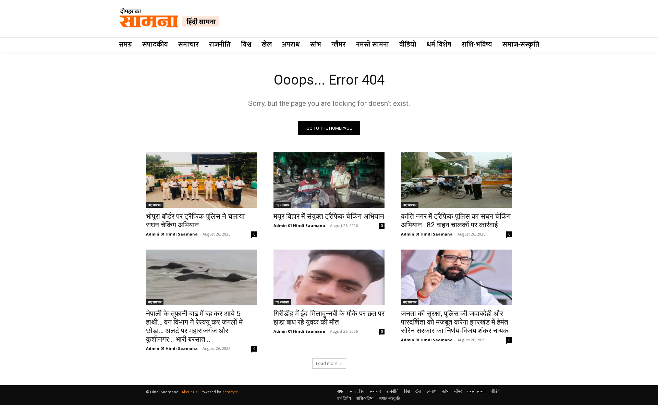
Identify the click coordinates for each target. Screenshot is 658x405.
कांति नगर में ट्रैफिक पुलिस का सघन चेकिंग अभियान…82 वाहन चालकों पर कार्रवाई (456, 220)
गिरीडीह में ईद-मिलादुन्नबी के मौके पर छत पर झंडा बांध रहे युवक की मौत (329, 317)
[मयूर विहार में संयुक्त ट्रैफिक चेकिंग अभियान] (329, 180)
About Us (189, 392)
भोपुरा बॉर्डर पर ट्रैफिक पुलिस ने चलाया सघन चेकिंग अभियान (195, 220)
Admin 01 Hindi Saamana (172, 234)
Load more (327, 363)
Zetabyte (230, 392)
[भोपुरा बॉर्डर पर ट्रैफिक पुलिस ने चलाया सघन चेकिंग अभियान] (201, 180)
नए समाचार (154, 204)
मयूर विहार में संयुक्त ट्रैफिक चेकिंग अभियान (328, 216)
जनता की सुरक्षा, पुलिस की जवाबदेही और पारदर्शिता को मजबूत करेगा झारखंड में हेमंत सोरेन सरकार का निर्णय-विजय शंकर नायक (455, 322)
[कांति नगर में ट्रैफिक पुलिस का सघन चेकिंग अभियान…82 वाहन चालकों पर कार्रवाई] (456, 180)
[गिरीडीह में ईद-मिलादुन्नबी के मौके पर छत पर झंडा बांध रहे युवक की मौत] (329, 277)
